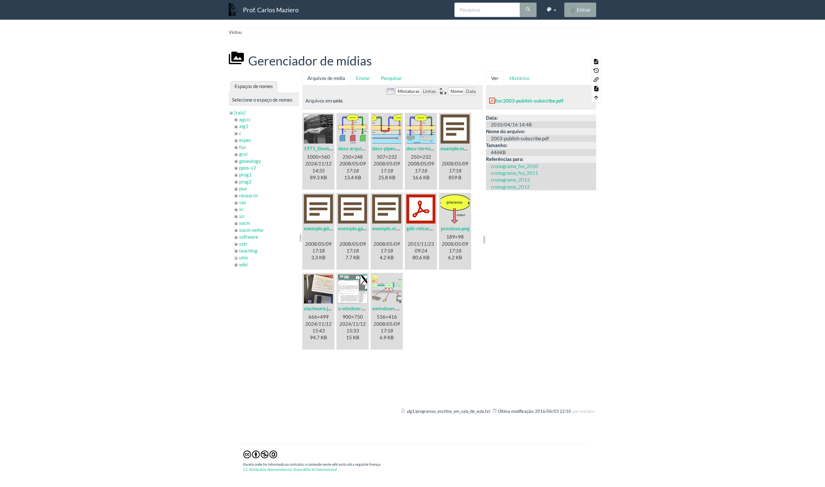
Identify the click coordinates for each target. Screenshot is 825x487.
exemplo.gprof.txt (357, 228)
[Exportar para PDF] (596, 88)
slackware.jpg (318, 308)
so (241, 216)
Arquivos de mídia (326, 78)
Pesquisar (391, 78)
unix (243, 257)
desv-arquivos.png (358, 148)
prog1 (245, 174)
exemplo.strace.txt (392, 228)
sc (241, 209)
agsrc (245, 119)
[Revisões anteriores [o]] (596, 70)
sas (242, 202)
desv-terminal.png (426, 148)
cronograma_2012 (510, 187)
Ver (495, 78)
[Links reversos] (596, 79)
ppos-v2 (247, 168)
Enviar (363, 78)
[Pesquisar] (528, 10)
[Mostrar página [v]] (596, 61)
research (248, 195)
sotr (243, 244)
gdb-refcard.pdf (423, 228)
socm (244, 223)
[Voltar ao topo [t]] (596, 97)
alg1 (243, 126)
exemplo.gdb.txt (321, 228)
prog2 (245, 181)
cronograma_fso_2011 (514, 173)
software (248, 237)
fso (242, 147)
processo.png (455, 228)
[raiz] (240, 112)
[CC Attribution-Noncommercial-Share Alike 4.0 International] (260, 454)
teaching (248, 250)
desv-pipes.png (388, 148)
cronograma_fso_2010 (514, 166)
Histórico (519, 78)
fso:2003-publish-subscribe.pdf (529, 101)
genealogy (250, 161)
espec (245, 140)
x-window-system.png (362, 308)
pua (243, 188)
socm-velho (251, 230)
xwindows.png (388, 308)
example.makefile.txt (463, 148)
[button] (551, 9)
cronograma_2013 (510, 180)
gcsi (243, 154)
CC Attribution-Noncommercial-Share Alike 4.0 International (290, 469)
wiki (243, 264)
